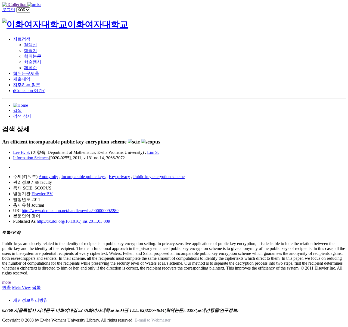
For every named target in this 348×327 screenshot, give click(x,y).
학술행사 (32, 62)
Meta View (21, 287)
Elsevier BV (42, 193)
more (6, 282)
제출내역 (21, 79)
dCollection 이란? (29, 90)
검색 (17, 110)
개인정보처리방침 (30, 300)
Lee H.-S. (21, 152)
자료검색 (21, 39)
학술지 (30, 50)
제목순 (30, 67)
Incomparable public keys (83, 176)
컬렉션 (30, 44)
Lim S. (153, 152)
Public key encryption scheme (159, 176)
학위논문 (32, 56)
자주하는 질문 (26, 84)
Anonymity (48, 176)
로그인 (8, 9)
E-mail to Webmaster (152, 320)
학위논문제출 (26, 73)
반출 (6, 287)
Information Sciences (31, 157)
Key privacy (119, 176)
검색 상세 (22, 116)
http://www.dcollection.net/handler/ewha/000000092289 (70, 210)
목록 (36, 287)
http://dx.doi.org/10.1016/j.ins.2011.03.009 (73, 221)
